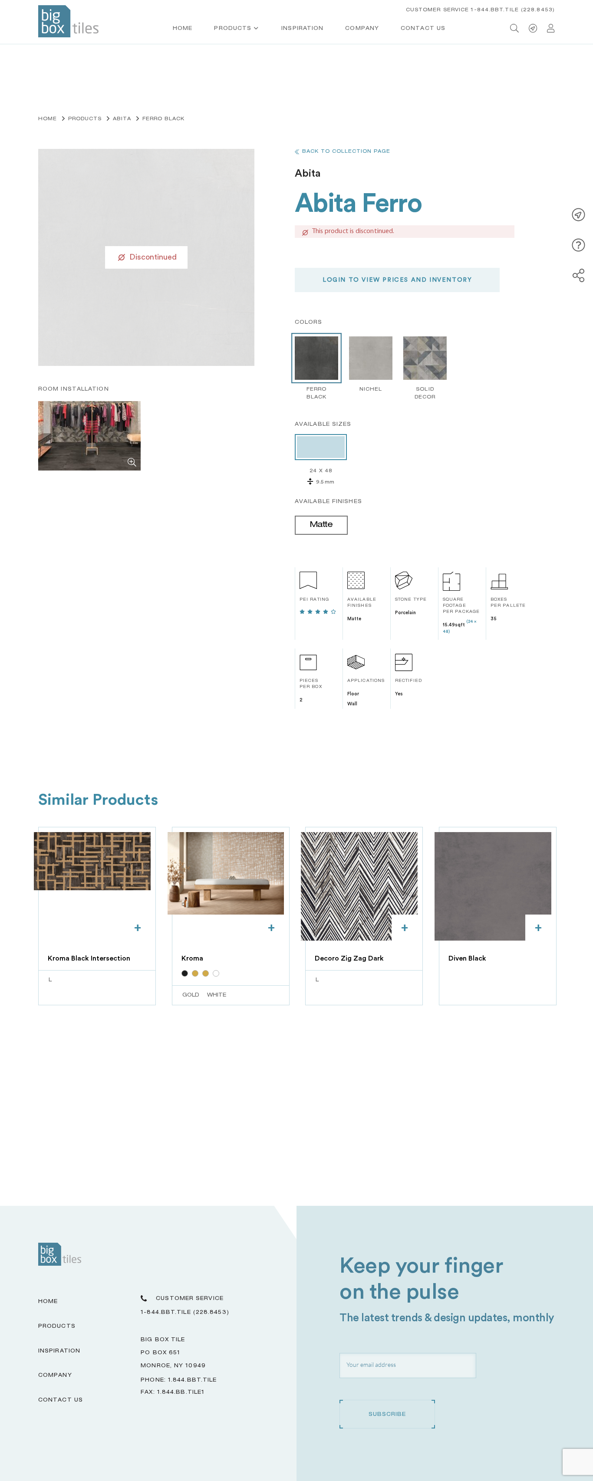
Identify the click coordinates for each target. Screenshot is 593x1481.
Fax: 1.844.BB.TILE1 (172, 1392)
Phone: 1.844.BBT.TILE (179, 1380)
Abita (122, 119)
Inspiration (302, 28)
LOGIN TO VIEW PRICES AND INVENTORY (397, 280)
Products (232, 28)
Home (182, 28)
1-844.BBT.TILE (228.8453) (185, 1312)
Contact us (423, 28)
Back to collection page (346, 151)
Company (362, 28)
